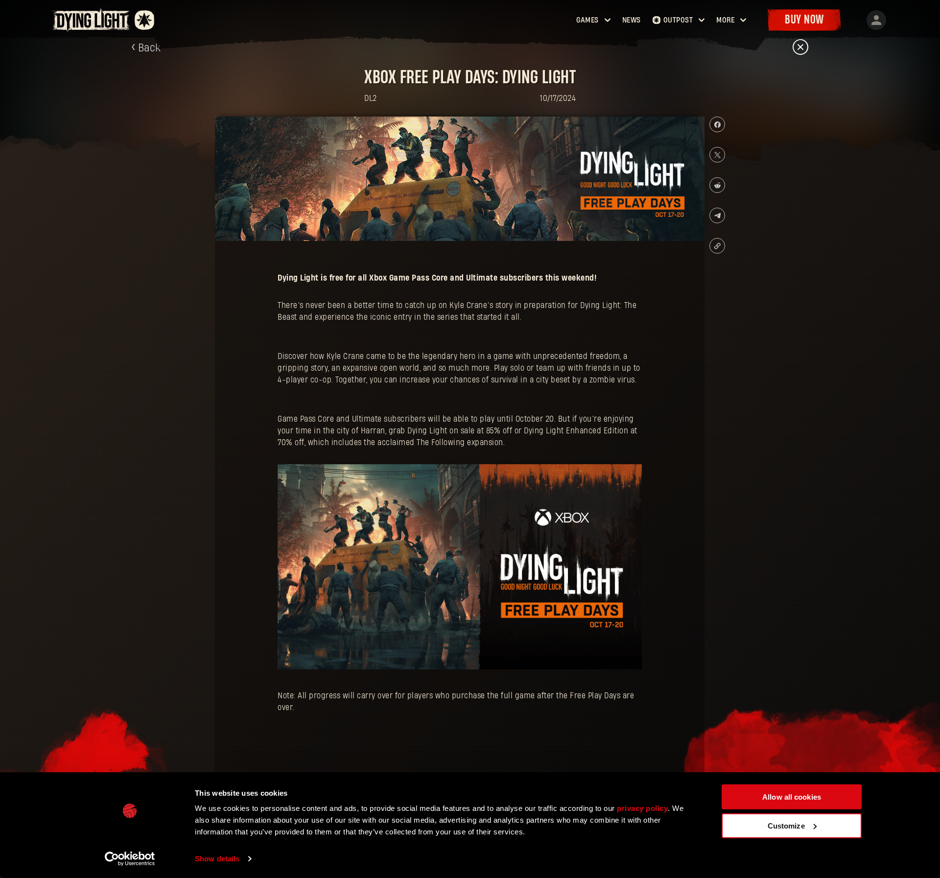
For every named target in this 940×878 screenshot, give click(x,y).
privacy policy (642, 808)
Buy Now (804, 20)
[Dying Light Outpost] (92, 19)
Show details (217, 858)
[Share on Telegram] (717, 215)
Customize (786, 825)
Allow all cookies (791, 797)
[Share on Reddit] (717, 185)
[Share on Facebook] (717, 124)
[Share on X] (717, 155)
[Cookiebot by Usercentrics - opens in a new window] (130, 859)
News (631, 20)
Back (149, 48)
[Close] (800, 47)
